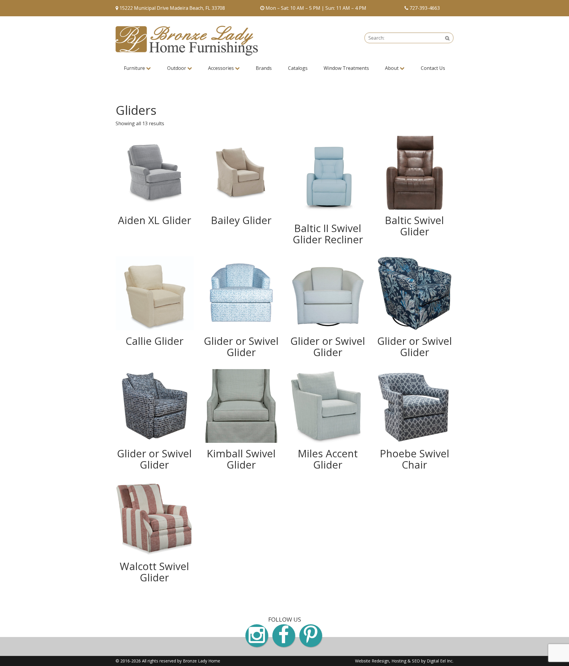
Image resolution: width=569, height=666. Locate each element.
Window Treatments (346, 68)
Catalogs (298, 68)
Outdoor (177, 68)
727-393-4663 (425, 8)
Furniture (135, 68)
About (392, 68)
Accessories (221, 68)
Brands (264, 68)
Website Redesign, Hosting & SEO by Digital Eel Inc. (404, 661)
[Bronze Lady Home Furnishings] (187, 41)
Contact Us (433, 68)
